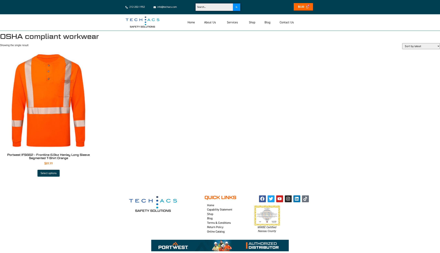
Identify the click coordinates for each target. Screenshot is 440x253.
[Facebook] (262, 198)
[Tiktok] (305, 198)
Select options (49, 173)
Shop (252, 22)
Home (191, 22)
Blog (267, 22)
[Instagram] (288, 198)
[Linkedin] (296, 198)
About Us (210, 22)
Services (232, 22)
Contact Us (287, 22)
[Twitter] (271, 198)
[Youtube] (279, 198)
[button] (211, 22)
